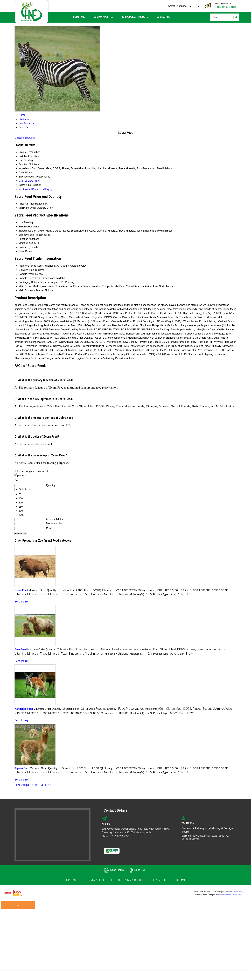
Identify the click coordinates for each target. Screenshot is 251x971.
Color (22, 251)
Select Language (177, 5)
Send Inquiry (46, 189)
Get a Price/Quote (25, 137)
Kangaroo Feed (24, 708)
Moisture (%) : (141, 594)
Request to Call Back (26, 189)
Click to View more (29, 180)
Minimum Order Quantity (32, 207)
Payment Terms (27, 265)
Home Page (79, 17)
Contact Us (163, 17)
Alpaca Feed (22, 768)
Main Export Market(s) (31, 286)
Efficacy (23, 234)
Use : (93, 590)
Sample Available (28, 273)
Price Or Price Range (31, 203)
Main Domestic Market (31, 290)
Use (21, 222)
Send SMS (140, 869)
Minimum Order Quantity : (44, 590)
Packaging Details (29, 282)
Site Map (181, 880)
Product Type (26, 247)
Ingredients (25, 230)
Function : (116, 594)
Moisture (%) (26, 242)
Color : (186, 594)
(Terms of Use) (238, 892)
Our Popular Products (134, 17)
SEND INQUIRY (24, 785)
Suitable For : (72, 590)
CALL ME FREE (43, 785)
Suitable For (25, 226)
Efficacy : (121, 590)
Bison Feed (21, 590)
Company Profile (103, 17)
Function (23, 238)
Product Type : (165, 594)
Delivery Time (26, 269)
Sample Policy (27, 278)
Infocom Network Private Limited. (231, 895)
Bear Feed (21, 649)
